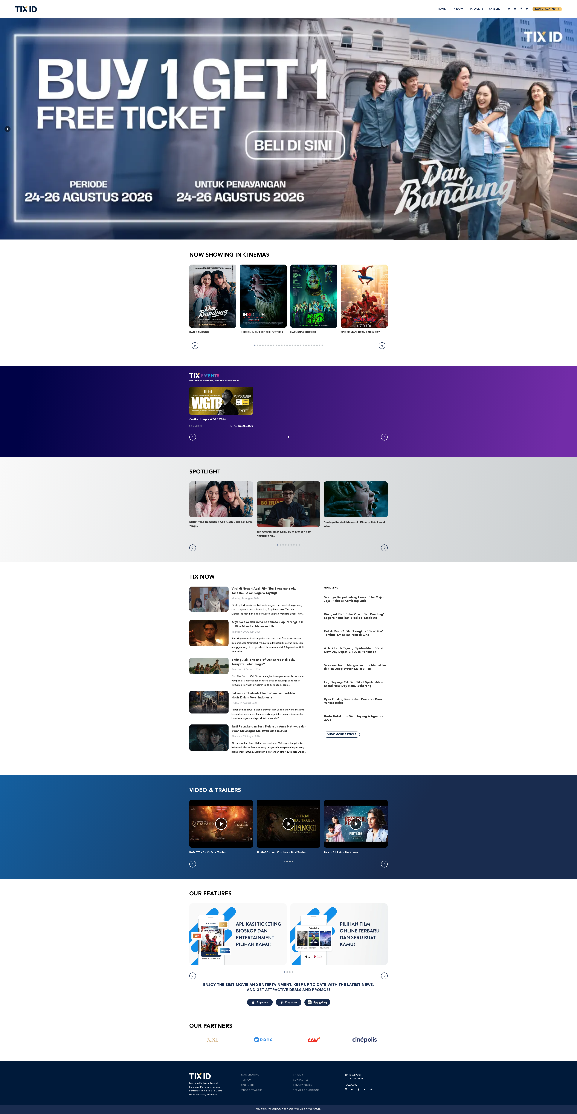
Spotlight (247, 1085)
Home (442, 9)
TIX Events (476, 9)
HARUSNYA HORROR (303, 332)
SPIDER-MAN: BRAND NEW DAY (360, 332)
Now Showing (250, 1075)
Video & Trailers (251, 1090)
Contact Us (300, 1080)
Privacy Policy (302, 1085)
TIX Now (457, 9)
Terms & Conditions (306, 1090)
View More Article (341, 734)
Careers (494, 9)
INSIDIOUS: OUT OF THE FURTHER (261, 332)
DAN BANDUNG (199, 332)
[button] (195, 345)
